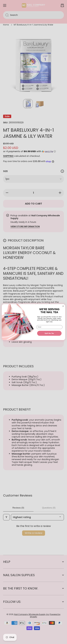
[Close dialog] (63, 306)
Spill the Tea (49, 333)
